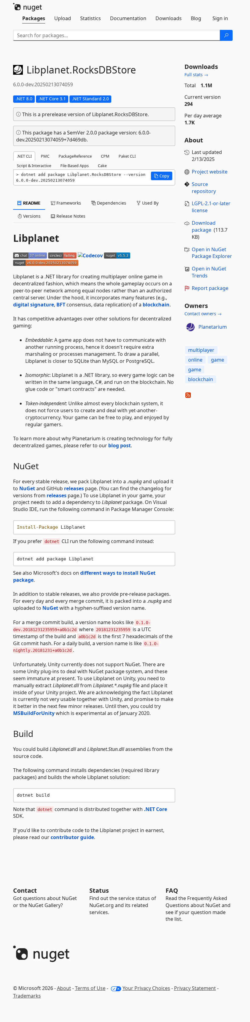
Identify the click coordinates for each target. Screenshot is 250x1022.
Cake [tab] (102, 165)
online (195, 359)
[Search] (226, 35)
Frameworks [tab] (68, 203)
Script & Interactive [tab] (34, 165)
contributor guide (72, 837)
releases (74, 488)
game (217, 359)
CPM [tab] (105, 156)
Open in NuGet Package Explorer (212, 253)
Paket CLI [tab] (127, 156)
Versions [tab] (31, 216)
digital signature (33, 304)
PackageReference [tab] (75, 156)
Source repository (204, 188)
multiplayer (201, 350)
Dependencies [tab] (111, 203)
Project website (209, 171)
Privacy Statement (195, 988)
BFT (60, 304)
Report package (210, 288)
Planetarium (212, 326)
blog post (119, 445)
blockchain (156, 304)
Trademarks (27, 995)
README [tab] (31, 203)
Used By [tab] (150, 203)
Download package (204, 226)
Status (99, 890)
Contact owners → (203, 313)
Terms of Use (90, 988)
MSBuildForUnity (34, 713)
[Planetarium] (190, 327)
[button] (161, 176)
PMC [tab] (45, 156)
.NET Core (155, 809)
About (64, 988)
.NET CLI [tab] (24, 156)
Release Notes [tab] (70, 216)
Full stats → (196, 74)
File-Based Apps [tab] (74, 165)
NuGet (27, 488)
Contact (25, 890)
